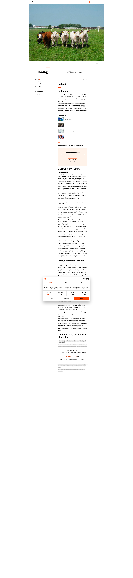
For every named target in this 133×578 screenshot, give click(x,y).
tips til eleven (61, 1)
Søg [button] (41, 1)
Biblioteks (92, 1)
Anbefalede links (38, 94)
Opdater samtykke (72, 159)
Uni (100, 1)
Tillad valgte (66, 298)
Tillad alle (81, 298)
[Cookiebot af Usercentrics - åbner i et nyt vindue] (84, 279)
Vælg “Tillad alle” (73, 161)
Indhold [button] (37, 79)
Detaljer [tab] (66, 282)
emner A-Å (48, 1)
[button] (80, 80)
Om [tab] (82, 282)
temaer (54, 1)
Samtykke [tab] (51, 282)
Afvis (52, 298)
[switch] (60, 294)
